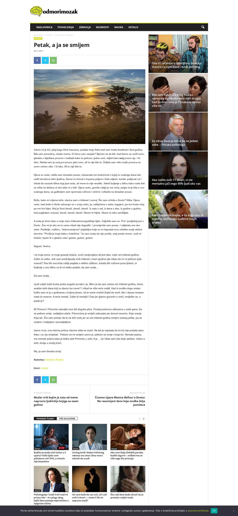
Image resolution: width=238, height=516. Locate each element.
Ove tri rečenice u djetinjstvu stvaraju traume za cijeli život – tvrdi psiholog (176, 65)
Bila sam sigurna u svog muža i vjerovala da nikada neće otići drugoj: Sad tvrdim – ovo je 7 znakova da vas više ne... (176, 100)
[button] (203, 27)
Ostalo (133, 27)
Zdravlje (85, 27)
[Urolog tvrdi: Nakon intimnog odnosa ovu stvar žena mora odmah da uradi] (89, 437)
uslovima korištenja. (198, 510)
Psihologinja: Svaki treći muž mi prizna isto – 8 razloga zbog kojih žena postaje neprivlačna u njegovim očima (51, 499)
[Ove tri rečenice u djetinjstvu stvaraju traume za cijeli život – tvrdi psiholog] (178, 54)
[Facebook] (37, 60)
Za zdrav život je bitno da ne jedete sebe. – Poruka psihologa (175, 143)
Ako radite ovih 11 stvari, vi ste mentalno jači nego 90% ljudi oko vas (176, 181)
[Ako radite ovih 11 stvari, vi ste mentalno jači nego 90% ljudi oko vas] (178, 170)
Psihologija (66, 27)
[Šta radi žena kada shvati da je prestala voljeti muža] (127, 479)
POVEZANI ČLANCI (45, 418)
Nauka (118, 27)
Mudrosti (102, 27)
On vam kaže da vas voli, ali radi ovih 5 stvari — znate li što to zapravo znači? (89, 497)
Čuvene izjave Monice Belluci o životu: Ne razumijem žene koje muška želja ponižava (120, 401)
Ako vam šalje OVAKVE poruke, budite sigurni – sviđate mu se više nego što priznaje (126, 455)
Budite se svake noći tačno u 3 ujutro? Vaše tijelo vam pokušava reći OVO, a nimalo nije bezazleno (50, 457)
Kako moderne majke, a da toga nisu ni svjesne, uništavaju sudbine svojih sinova (177, 218)
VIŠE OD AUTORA (67, 418)
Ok (214, 510)
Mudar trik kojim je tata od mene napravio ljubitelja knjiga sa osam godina (56, 401)
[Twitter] (45, 60)
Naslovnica (44, 27)
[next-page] (143, 419)
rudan (44, 368)
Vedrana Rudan (54, 359)
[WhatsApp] (53, 60)
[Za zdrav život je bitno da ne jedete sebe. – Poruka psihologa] (178, 131)
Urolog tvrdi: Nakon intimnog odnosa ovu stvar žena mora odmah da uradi (88, 455)
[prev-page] (139, 419)
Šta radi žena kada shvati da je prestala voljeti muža (126, 496)
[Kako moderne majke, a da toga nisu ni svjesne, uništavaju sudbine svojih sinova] (178, 209)
